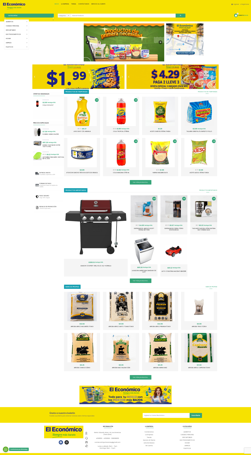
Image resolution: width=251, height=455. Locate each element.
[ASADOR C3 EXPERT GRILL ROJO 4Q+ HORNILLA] (96, 227)
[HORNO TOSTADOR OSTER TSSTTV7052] (37, 144)
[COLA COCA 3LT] (37, 103)
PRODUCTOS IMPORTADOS (208, 190)
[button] (34, 76)
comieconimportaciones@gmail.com (107, 442)
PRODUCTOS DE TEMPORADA (207, 92)
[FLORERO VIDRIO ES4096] (37, 132)
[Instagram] (67, 442)
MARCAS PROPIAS (211, 287)
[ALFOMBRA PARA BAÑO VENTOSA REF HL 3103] (37, 156)
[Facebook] (61, 442)
